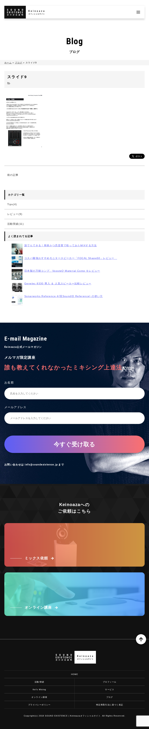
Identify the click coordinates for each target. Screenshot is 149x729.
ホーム (8, 62)
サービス (109, 689)
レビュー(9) (15, 214)
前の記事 (13, 174)
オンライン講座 (39, 697)
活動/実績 (39, 682)
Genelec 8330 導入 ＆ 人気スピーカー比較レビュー (57, 283)
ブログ (18, 62)
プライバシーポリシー (39, 705)
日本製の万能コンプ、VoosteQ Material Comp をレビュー (62, 270)
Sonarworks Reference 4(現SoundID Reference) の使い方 (63, 296)
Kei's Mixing (39, 689)
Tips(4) (12, 204)
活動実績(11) (15, 223)
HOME (74, 674)
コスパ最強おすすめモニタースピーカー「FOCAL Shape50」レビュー (70, 258)
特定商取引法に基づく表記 (109, 705)
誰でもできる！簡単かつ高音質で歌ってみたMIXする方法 (60, 245)
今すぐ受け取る (74, 444)
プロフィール (109, 682)
